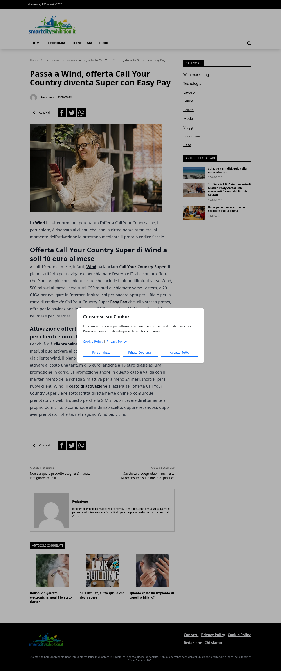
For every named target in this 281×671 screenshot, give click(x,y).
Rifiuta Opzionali (140, 352)
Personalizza (101, 352)
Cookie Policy (93, 341)
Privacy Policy (116, 341)
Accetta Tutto (179, 352)
